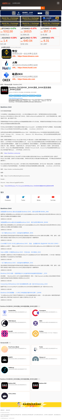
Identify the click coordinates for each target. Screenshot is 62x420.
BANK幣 (51, 185)
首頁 (1, 84)
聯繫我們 (2, 410)
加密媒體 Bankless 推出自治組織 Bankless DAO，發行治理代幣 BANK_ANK (25, 211)
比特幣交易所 (11, 418)
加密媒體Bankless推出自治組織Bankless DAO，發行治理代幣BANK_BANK (24, 222)
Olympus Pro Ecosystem (18, 185)
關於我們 (8, 410)
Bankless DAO (32, 185)
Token (6, 185)
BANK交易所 (45, 185)
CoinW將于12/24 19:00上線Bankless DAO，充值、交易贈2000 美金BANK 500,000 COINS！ (30, 243)
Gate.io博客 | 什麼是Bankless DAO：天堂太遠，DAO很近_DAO (21, 252)
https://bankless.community (16, 98)
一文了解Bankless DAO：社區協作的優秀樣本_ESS (17, 262)
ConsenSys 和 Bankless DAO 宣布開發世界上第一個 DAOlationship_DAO (24, 284)
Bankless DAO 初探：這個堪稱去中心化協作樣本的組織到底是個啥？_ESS (24, 273)
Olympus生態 (8, 84)
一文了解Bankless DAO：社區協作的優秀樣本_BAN (17, 233)
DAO (9, 185)
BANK (26, 185)
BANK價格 (39, 185)
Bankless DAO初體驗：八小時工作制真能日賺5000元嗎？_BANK (21, 292)
